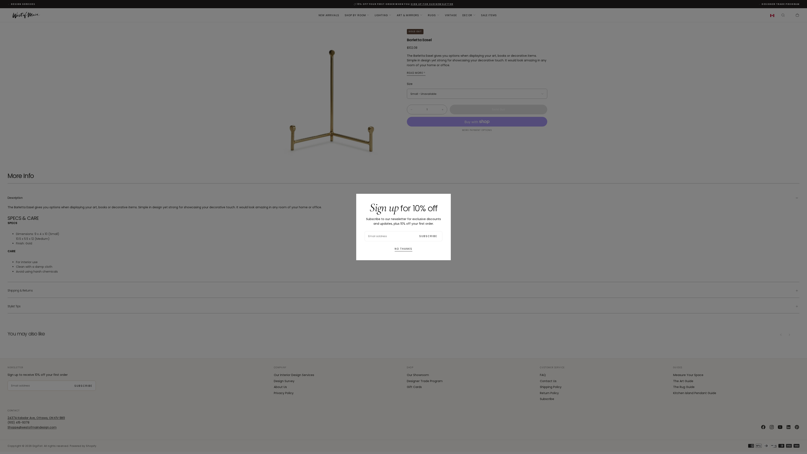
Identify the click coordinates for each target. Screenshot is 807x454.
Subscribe (428, 236)
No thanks (403, 249)
